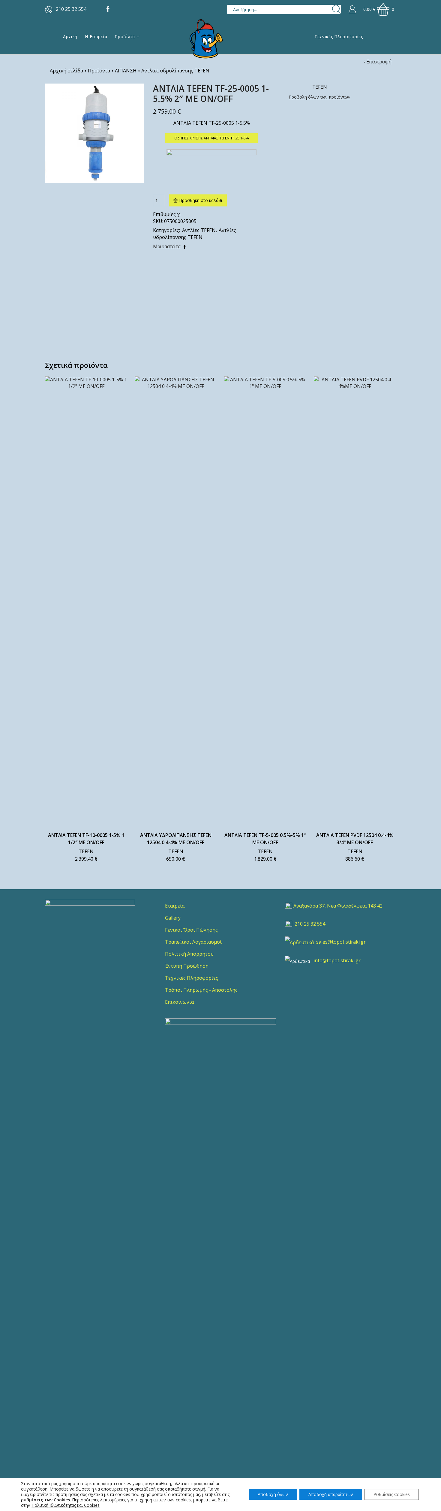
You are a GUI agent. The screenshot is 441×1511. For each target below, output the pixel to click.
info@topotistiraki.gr (337, 960)
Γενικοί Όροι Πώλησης (191, 929)
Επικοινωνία (179, 1002)
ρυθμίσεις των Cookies (45, 1500)
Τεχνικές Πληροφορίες (338, 36)
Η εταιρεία (96, 36)
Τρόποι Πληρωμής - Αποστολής (201, 990)
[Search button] (336, 9)
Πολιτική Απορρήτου (189, 954)
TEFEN (86, 851)
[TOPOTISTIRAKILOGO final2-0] (90, 945)
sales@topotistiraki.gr (341, 942)
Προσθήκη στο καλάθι (200, 200)
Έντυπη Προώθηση (186, 966)
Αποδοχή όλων (273, 1494)
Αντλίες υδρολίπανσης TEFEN (175, 70)
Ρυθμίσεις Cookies (392, 1494)
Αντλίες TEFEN (199, 230)
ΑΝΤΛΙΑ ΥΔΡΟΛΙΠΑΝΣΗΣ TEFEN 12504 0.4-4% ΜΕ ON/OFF (176, 839)
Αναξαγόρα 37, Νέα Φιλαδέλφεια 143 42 (338, 905)
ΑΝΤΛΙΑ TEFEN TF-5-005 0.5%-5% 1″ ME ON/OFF (265, 839)
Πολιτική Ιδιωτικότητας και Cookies (66, 1505)
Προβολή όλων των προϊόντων (319, 97)
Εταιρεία (174, 905)
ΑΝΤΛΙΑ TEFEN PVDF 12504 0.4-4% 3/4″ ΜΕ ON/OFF (355, 839)
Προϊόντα (125, 36)
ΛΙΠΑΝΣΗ (125, 70)
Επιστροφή (379, 61)
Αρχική (70, 36)
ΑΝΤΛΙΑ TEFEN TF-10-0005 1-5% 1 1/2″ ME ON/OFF (86, 839)
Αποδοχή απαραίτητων (330, 1494)
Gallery (173, 917)
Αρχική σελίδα (66, 70)
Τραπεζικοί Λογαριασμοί (193, 942)
